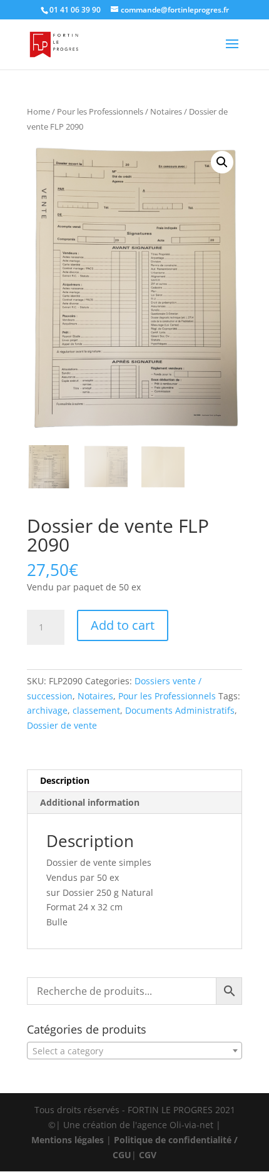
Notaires (166, 111)
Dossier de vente (62, 725)
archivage (47, 710)
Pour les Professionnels (100, 111)
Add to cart (123, 625)
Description (64, 780)
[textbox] (134, 1051)
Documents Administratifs (180, 710)
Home (38, 111)
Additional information (90, 802)
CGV (147, 1155)
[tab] (134, 781)
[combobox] (134, 1050)
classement (96, 710)
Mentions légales (67, 1140)
